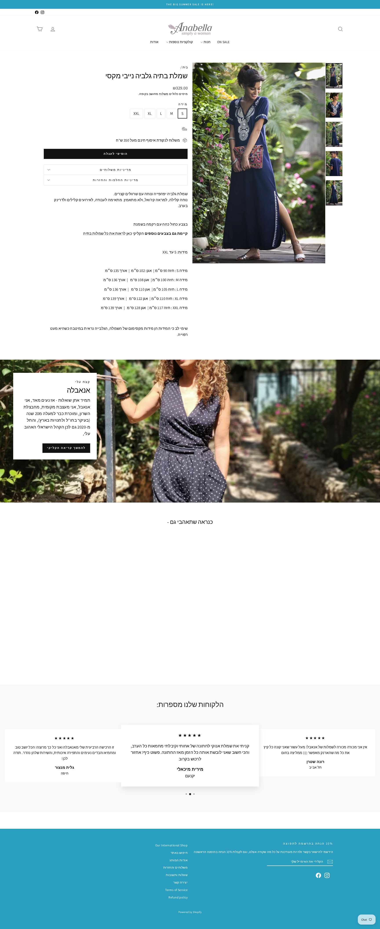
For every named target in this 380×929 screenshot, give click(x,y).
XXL (136, 113)
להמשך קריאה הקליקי (66, 448)
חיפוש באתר (179, 853)
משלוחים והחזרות (175, 867)
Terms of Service (176, 890)
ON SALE (223, 42)
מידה (183, 104)
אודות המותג (179, 860)
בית (185, 67)
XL (150, 113)
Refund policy (178, 897)
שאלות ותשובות (177, 875)
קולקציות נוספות (180, 42)
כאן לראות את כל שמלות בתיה (107, 233)
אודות (154, 42)
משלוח (163, 94)
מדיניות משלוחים (116, 170)
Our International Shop (171, 845)
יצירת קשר (180, 882)
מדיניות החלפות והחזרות (116, 180)
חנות (206, 42)
